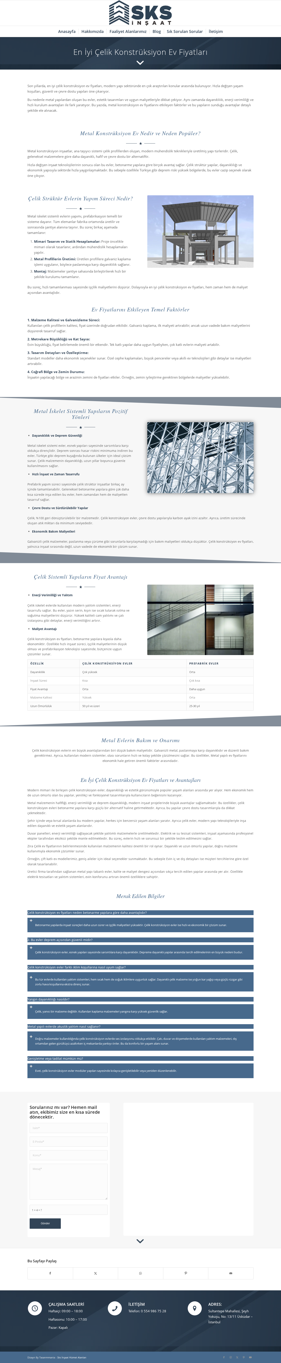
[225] (140, 13)
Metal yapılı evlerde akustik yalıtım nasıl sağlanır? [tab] (63, 1026)
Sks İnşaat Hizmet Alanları (71, 1357)
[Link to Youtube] (250, 1357)
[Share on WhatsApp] (140, 1273)
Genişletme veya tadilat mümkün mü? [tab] (55, 1058)
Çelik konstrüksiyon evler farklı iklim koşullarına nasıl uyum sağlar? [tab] (76, 967)
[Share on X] (95, 1273)
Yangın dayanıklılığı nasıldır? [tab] (48, 999)
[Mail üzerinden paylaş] (230, 1273)
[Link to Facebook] (224, 1357)
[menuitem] (66, 31)
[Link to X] (237, 1357)
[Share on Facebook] (50, 1273)
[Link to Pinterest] (243, 1357)
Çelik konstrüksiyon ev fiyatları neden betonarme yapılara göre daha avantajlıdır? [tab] (87, 912)
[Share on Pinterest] (185, 1273)
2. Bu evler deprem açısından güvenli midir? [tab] (59, 940)
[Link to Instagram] (230, 1357)
